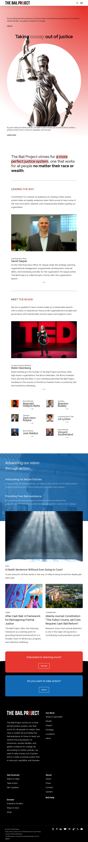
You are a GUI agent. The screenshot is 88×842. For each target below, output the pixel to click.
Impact (49, 725)
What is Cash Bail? (54, 717)
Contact (49, 787)
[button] (81, 3)
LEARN (7, 612)
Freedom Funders (15, 803)
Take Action (12, 783)
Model (49, 721)
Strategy (50, 730)
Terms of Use (18, 831)
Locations (50, 734)
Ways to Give (13, 808)
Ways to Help (13, 779)
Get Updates (13, 787)
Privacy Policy (9, 831)
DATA (7, 566)
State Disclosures (28, 831)
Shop (9, 812)
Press (48, 783)
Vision (48, 779)
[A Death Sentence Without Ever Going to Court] (44, 545)
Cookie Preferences (16, 834)
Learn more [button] (11, 135)
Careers (49, 792)
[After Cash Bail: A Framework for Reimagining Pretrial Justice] (23, 614)
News (48, 738)
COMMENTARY (51, 612)
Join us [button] (9, 26)
